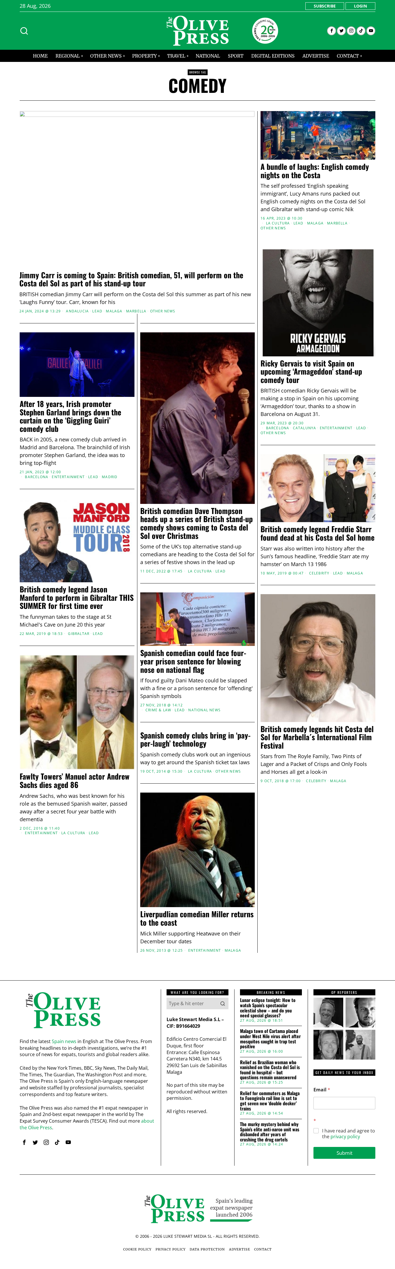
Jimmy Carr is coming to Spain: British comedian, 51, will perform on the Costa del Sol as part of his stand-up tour (131, 279)
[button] (222, 1003)
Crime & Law (158, 710)
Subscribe (325, 6)
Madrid (109, 477)
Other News (163, 311)
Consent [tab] (110, 589)
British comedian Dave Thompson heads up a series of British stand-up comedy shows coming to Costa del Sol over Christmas (196, 523)
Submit (344, 1153)
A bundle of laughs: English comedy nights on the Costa (315, 171)
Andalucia (77, 311)
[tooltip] (331, 30)
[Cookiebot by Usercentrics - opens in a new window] (296, 570)
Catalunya (304, 428)
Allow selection (198, 690)
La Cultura (278, 223)
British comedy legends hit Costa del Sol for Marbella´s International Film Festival (317, 737)
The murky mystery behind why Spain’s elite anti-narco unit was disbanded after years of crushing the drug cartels (269, 1132)
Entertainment (336, 428)
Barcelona (277, 428)
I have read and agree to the (348, 1134)
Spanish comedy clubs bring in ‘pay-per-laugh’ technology (195, 739)
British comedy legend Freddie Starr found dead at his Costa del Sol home (317, 533)
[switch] (165, 663)
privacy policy (345, 1136)
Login (360, 6)
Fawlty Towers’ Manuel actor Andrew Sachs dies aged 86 (75, 780)
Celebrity (316, 781)
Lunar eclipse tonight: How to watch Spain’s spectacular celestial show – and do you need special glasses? (268, 1008)
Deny (114, 690)
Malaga (114, 311)
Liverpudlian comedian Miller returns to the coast (197, 918)
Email (321, 1090)
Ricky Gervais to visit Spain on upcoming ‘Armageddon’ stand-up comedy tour (311, 371)
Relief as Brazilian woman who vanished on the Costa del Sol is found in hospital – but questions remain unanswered (270, 1070)
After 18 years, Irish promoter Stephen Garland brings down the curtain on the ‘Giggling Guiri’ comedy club (70, 416)
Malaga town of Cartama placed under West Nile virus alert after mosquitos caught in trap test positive (270, 1039)
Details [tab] (198, 589)
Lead (97, 311)
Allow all (280, 690)
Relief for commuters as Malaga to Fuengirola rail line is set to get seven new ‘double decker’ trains (270, 1101)
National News (204, 710)
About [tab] (284, 589)
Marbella (136, 311)
